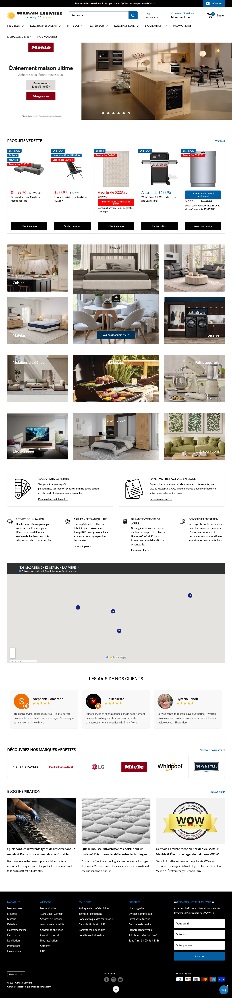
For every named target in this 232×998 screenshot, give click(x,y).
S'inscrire (199, 956)
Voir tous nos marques (212, 750)
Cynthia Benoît (187, 699)
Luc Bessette (114, 699)
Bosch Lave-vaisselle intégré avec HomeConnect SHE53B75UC (202, 207)
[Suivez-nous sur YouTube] (120, 979)
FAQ (42, 951)
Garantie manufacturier (92, 929)
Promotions (13, 945)
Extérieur (12, 924)
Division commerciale (140, 913)
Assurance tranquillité (52, 924)
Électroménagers (16, 929)
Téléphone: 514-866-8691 (143, 935)
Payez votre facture (139, 918)
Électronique (14, 935)
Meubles (12, 913)
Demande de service (140, 924)
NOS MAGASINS (47, 36)
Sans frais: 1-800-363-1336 (144, 940)
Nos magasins (136, 908)
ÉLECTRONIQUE (124, 25)
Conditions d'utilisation (92, 935)
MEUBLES (13, 25)
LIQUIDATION (154, 25)
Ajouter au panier (73, 226)
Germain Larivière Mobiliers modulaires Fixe (25, 199)
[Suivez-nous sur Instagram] (113, 979)
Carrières (45, 945)
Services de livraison (51, 918)
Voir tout (220, 141)
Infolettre (216, 3)
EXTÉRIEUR (97, 25)
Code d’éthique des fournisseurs (96, 918)
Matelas (11, 918)
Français (13, 974)
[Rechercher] (133, 15)
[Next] (225, 190)
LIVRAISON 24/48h (19, 36)
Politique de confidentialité (94, 908)
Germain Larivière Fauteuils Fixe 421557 (71, 199)
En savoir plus (217, 791)
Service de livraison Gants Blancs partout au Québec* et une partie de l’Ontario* (116, 3)
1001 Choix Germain (51, 913)
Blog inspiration (49, 940)
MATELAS (73, 25)
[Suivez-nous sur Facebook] (106, 979)
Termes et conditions (90, 913)
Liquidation (13, 940)
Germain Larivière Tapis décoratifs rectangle (116, 210)
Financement (14, 951)
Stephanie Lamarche (48, 699)
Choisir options (29, 226)
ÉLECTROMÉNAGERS (43, 25)
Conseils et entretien (51, 929)
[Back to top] (116, 989)
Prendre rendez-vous (140, 929)
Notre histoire (48, 908)
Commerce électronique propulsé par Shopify (29, 986)
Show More (37, 722)
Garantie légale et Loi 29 (92, 924)
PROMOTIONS (182, 25)
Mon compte (179, 17)
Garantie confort (49, 935)
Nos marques (14, 908)
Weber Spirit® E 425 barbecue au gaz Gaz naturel (158, 199)
